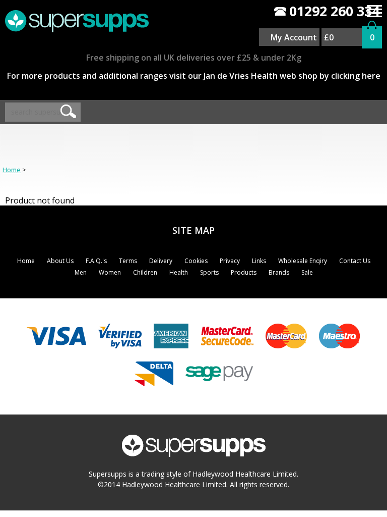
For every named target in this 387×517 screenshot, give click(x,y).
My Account (294, 37)
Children (145, 272)
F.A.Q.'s (96, 260)
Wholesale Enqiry (302, 260)
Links (259, 260)
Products (243, 272)
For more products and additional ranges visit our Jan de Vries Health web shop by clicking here (193, 75)
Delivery (160, 260)
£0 (329, 37)
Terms (128, 260)
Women (110, 272)
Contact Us (354, 260)
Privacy (230, 260)
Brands (279, 272)
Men (81, 272)
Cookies (196, 260)
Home (12, 169)
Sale (307, 272)
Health (178, 272)
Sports (209, 272)
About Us (60, 260)
